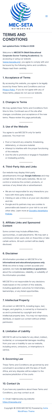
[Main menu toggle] (46, 16)
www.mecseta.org (11, 62)
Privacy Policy (9, 90)
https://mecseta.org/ (12, 402)
